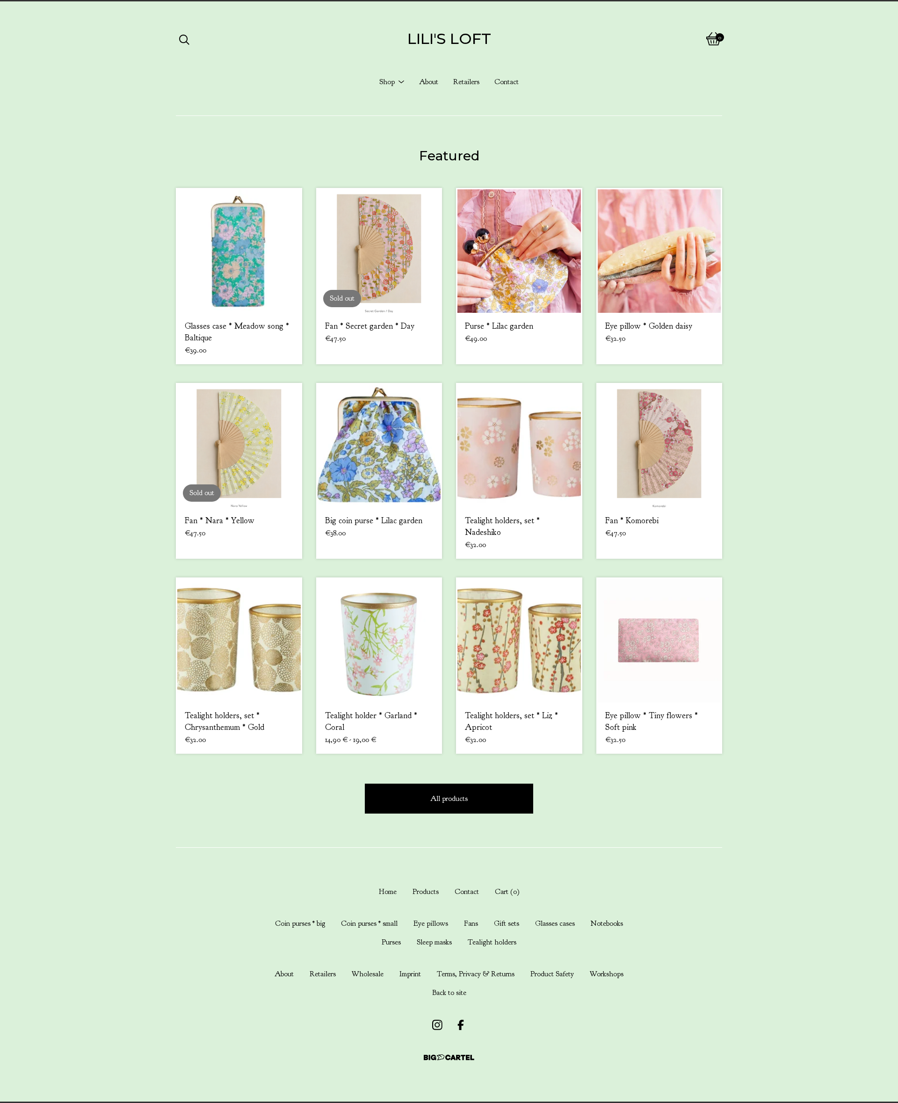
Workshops (606, 974)
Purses (391, 942)
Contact (506, 82)
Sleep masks (434, 942)
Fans (471, 923)
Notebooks (607, 923)
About (428, 82)
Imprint (410, 974)
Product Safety (552, 974)
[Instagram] (437, 1025)
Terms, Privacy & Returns (475, 974)
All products (449, 798)
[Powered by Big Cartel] (449, 1057)
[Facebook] (461, 1025)
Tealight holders (492, 942)
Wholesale (368, 974)
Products (426, 891)
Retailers (466, 82)
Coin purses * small (369, 923)
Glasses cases (555, 923)
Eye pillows (430, 923)
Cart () (507, 891)
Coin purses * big (300, 923)
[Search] (184, 38)
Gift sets (506, 923)
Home (388, 891)
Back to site (449, 992)
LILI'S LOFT (449, 38)
